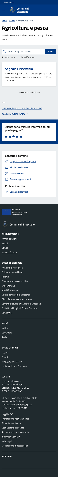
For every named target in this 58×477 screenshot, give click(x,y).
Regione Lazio (9, 2)
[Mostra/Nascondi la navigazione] (3, 10)
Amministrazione (9, 238)
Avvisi (4, 337)
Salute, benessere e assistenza (16, 294)
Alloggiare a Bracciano (12, 361)
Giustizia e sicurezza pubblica (15, 281)
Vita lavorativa (8, 285)
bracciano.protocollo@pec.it (19, 404)
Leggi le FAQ (7, 414)
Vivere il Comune (9, 252)
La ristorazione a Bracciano (14, 366)
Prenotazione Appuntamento (15, 418)
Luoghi (5, 352)
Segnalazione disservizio (13, 427)
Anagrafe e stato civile (12, 267)
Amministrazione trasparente (15, 432)
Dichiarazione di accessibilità (15, 445)
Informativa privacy (11, 436)
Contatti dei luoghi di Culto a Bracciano (20, 308)
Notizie (5, 328)
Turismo (5, 276)
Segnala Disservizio (19, 69)
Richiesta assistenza (11, 423)
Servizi (5, 247)
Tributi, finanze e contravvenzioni (17, 299)
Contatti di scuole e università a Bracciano (21, 303)
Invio (50, 51)
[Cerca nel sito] (50, 10)
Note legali (7, 441)
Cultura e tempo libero (12, 272)
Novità (5, 243)
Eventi (5, 357)
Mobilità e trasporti (10, 290)
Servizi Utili (7, 312)
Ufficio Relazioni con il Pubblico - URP (19, 398)
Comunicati (7, 332)
